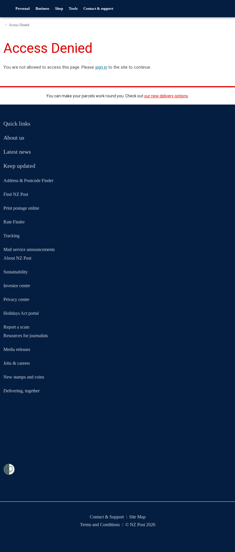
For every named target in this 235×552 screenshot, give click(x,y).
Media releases (16, 349)
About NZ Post (17, 258)
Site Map (137, 516)
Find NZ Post (15, 194)
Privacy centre (16, 299)
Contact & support (98, 8)
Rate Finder (14, 221)
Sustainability (15, 271)
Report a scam (16, 327)
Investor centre (16, 285)
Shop (59, 8)
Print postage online (21, 208)
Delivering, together (21, 390)
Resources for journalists (25, 335)
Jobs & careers (16, 363)
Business (42, 8)
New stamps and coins (23, 377)
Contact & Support (107, 516)
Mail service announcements (29, 249)
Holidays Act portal (21, 313)
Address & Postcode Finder (28, 180)
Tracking (11, 235)
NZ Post (8, 8)
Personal (22, 8)
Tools (73, 8)
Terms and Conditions (100, 524)
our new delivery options (166, 96)
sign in (101, 67)
